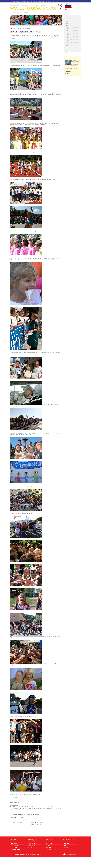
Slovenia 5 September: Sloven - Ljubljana (73, 43)
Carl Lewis (48, 845)
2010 (67, 21)
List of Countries (14, 843)
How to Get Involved (32, 843)
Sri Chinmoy (73, 60)
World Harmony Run (36, 7)
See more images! (18, 817)
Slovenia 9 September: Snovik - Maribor (73, 31)
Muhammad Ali (49, 843)
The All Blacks (48, 849)
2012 (67, 19)
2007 (67, 45)
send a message (18, 814)
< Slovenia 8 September (16, 822)
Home (14, 28)
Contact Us (66, 847)
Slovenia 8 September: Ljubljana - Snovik (73, 34)
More (66, 73)
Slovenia (67, 9)
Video (26, 12)
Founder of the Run (14, 847)
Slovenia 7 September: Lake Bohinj (72, 37)
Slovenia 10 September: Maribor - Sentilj (73, 28)
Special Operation (72, 854)
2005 (67, 50)
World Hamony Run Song (15, 849)
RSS (79, 1)
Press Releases (67, 843)
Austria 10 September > (36, 824)
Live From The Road (16, 12)
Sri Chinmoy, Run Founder (52, 1)
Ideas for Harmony (31, 847)
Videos (65, 845)
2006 (67, 47)
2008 (67, 25)
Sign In (75, 1)
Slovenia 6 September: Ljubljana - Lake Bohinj (73, 40)
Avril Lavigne (48, 847)
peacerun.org (68, 71)
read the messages (34, 814)
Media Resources (31, 845)
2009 (67, 23)
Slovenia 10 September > (36, 822)
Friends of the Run (14, 845)
